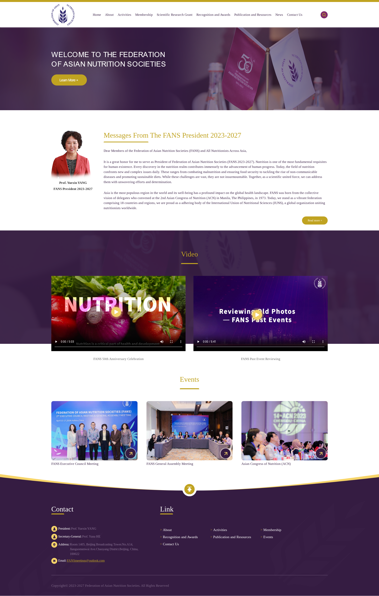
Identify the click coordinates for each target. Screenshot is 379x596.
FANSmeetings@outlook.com (86, 560)
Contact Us (169, 544)
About (166, 530)
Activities (218, 530)
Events (267, 537)
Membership (271, 530)
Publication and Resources (230, 537)
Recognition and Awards (179, 537)
